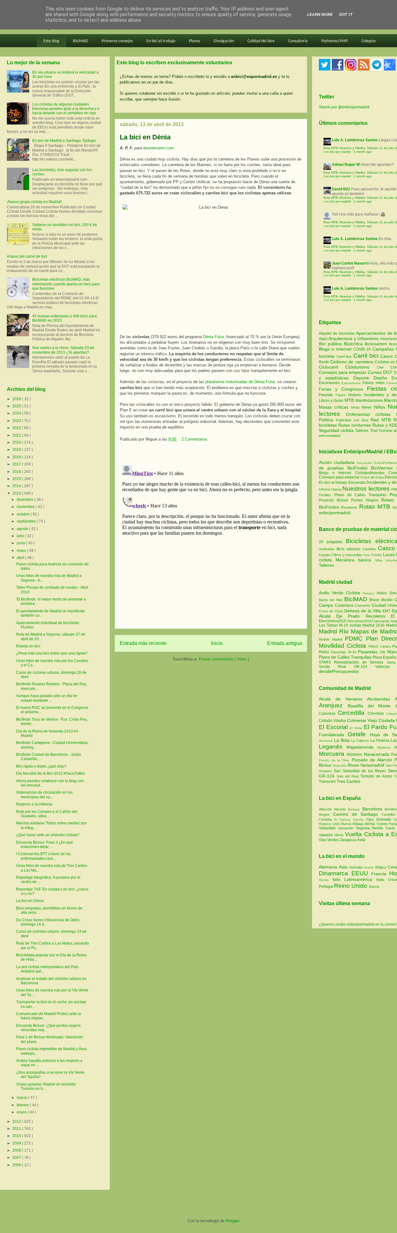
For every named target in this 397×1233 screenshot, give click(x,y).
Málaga (359, 824)
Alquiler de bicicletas (337, 333)
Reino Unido (351, 885)
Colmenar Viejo (363, 720)
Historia (356, 395)
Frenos (376, 555)
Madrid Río (335, 631)
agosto (23, 529)
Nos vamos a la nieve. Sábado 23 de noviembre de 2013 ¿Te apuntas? (63, 350)
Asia (344, 866)
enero (22, 1112)
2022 (17, 428)
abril (21, 557)
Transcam (328, 781)
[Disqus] (211, 540)
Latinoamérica (360, 879)
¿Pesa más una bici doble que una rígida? (51, 653)
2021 (17, 435)
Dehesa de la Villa (363, 610)
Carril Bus (345, 356)
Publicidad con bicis (353, 420)
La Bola (342, 740)
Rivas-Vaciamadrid (367, 765)
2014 (17, 486)
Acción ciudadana (337, 462)
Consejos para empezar (343, 372)
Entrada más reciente (143, 643)
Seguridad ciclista (337, 430)
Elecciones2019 (359, 621)
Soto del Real (348, 776)
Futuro (342, 395)
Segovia (364, 828)
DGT (388, 372)
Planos (194, 41)
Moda (356, 407)
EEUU (361, 873)
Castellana (345, 605)
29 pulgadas (330, 542)
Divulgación (224, 41)
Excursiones (330, 383)
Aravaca (370, 593)
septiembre (27, 521)
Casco (387, 356)
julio (21, 536)
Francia (380, 873)
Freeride (327, 395)
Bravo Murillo (382, 600)
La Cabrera (360, 740)
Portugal (326, 886)
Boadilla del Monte (371, 705)
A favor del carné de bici (27, 256)
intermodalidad (330, 435)
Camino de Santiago (357, 814)
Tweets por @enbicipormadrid (344, 107)
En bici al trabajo (160, 41)
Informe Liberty (330, 489)
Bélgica (381, 867)
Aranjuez (333, 705)
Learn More (320, 14)
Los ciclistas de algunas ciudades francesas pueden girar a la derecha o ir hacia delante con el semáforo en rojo (66, 109)
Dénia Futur (213, 336)
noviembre (26, 507)
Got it (346, 14)
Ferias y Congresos (343, 389)
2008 (17, 1150)
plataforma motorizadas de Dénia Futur (240, 381)
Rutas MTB (374, 506)
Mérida (371, 824)
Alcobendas (381, 698)
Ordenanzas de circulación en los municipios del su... (44, 794)
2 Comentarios (194, 439)
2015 (17, 479)
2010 (17, 1136)
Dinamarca (335, 873)
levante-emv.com (158, 148)
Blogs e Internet (336, 349)
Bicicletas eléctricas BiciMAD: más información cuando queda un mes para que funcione (66, 284)
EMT (386, 611)
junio (21, 543)
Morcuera (333, 753)
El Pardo (377, 727)
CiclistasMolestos (370, 473)
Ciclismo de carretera (352, 361)
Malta (382, 880)
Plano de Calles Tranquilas (360, 495)
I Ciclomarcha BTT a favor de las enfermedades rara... (43, 856)
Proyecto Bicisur (333, 500)
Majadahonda (361, 747)
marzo (22, 1097)
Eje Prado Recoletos (363, 616)
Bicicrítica (354, 343)
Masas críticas (335, 407)
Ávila (361, 840)
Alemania (329, 866)
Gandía (359, 819)
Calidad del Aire (261, 41)
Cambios (369, 549)
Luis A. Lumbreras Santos (355, 140)
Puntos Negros (364, 500)
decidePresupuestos (339, 671)
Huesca (325, 824)
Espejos (325, 555)
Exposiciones (351, 383)
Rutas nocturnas (355, 425)
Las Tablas (329, 625)
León (336, 824)
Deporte (363, 377)
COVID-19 (362, 349)
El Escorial (334, 727)
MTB (350, 400)
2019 (17, 449)
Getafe (359, 734)
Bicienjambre (377, 344)
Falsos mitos (375, 383)
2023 (17, 421)
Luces (389, 554)
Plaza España (384, 657)
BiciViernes (382, 467)
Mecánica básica (353, 559)
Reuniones (349, 507)
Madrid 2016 (374, 625)
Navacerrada (377, 754)
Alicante (341, 809)
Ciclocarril (332, 367)
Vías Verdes (329, 840)
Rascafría (340, 765)
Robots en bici (28, 646)
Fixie (367, 555)
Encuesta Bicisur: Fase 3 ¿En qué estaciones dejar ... (44, 844)
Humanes (326, 740)
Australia (356, 867)
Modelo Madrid (332, 639)
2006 (17, 1165)
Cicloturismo (361, 367)
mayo (22, 550)
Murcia (347, 824)
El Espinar (343, 819)
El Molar (357, 728)
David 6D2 (341, 189)
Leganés (332, 746)
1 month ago (363, 151)
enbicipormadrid (334, 512)
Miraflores (385, 747)
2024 (17, 413)
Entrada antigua (284, 643)
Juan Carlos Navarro (350, 263)
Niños (381, 407)
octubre (23, 514)
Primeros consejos (117, 41)
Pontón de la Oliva (335, 760)
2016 (17, 471)
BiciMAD (80, 41)
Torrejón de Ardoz (377, 776)
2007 (17, 1157)
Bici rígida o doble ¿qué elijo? (41, 766)
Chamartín (363, 605)
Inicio (217, 643)
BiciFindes (357, 467)
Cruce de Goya (372, 477)
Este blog (51, 41)
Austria (369, 867)
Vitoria (339, 835)
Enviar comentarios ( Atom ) (224, 659)
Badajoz (355, 809)
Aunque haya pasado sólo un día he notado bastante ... (46, 698)
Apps (323, 339)
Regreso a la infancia (34, 804)
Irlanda (325, 880)
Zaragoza (348, 840)
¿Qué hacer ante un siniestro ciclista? (47, 835)
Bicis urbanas (349, 549)
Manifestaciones (369, 400)
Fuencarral (381, 621)
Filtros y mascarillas (347, 555)
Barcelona (373, 808)
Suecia (374, 886)
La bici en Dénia (30, 901)
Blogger (232, 1220)
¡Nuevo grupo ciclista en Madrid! (34, 202)
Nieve (368, 407)
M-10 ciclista (351, 625)
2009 (17, 1143)
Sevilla (378, 828)
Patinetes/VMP (334, 41)
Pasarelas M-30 (344, 652)
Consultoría (298, 41)
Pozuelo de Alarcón (373, 759)
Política (327, 419)
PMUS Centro (380, 646)
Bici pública (331, 343)
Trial (374, 430)
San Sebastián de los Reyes (361, 771)
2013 (17, 493)
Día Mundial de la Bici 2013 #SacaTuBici (50, 773)
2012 (17, 1121)
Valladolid (326, 835)
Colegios (368, 41)
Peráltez (325, 495)
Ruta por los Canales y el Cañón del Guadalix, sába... (46, 813)
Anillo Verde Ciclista (341, 592)
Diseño (382, 377)
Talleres (362, 430)
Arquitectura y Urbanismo (354, 338)
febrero (23, 1105)
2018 (17, 457)
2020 (17, 442)
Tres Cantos (348, 781)
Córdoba (326, 819)
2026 (17, 399)
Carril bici (366, 355)
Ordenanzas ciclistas (371, 414)
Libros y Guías (332, 400)
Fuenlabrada (333, 734)
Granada (385, 819)
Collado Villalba (333, 720)
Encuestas (357, 482)
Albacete (326, 809)
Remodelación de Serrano (360, 662)
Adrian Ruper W (346, 164)
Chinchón (377, 713)
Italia (338, 879)
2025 (17, 406)
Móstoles (355, 754)
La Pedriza (380, 740)
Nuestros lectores (365, 488)
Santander (347, 828)
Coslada (387, 720)
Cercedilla (353, 712)
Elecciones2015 (333, 621)
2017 (17, 464)
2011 (17, 1128)
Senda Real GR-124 (347, 666)
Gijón (371, 819)
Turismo (386, 430)
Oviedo (383, 824)
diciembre (25, 499)
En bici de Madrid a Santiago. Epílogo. (64, 140)
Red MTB (382, 419)
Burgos (326, 814)
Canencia (328, 713)
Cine (383, 367)
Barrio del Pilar (331, 600)
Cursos (375, 372)
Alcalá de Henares (343, 698)
